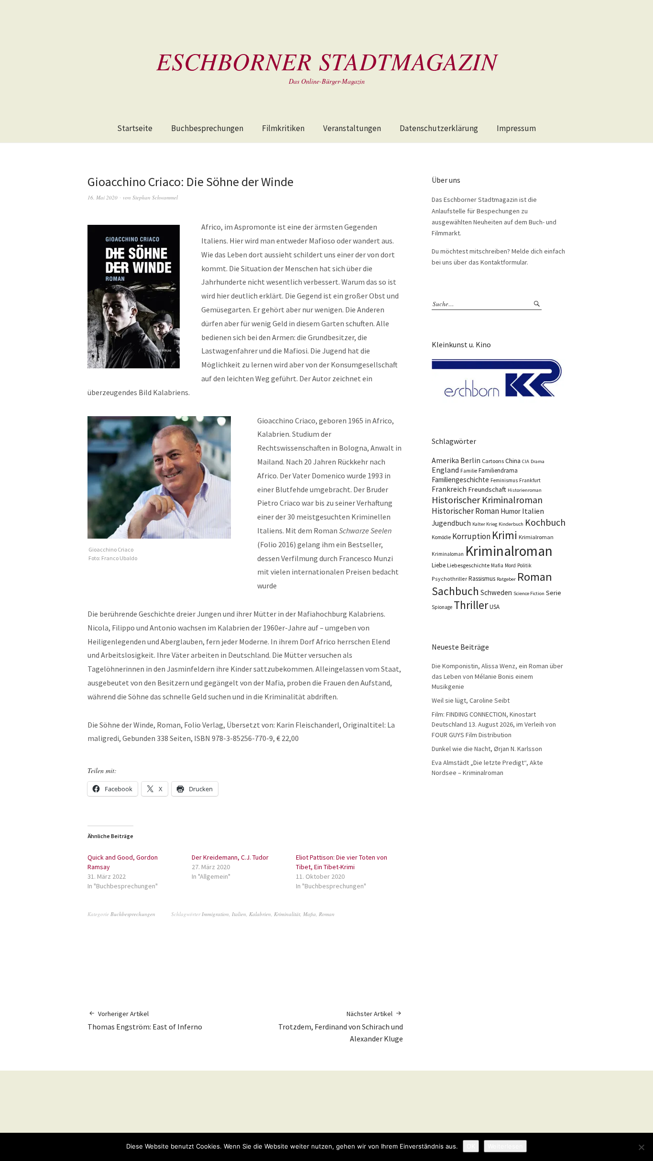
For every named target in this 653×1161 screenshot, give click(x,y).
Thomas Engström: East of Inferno (144, 1020)
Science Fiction (528, 593)
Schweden (496, 592)
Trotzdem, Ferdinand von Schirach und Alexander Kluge (340, 1026)
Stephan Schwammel (155, 197)
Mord (510, 565)
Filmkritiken (283, 128)
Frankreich (449, 489)
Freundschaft (487, 489)
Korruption (471, 536)
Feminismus (504, 480)
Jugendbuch (451, 523)
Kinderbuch (511, 524)
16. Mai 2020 (102, 197)
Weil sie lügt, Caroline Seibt (471, 700)
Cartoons (493, 460)
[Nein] (641, 1147)
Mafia (309, 914)
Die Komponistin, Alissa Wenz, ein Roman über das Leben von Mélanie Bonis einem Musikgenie (497, 676)
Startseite (134, 128)
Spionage (442, 607)
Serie (553, 592)
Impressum (516, 128)
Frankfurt (530, 480)
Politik (524, 565)
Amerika (445, 460)
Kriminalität (287, 914)
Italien (239, 914)
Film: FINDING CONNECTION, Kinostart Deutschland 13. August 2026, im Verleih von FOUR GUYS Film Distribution (494, 724)
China (513, 460)
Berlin (470, 460)
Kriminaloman (448, 554)
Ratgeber (506, 579)
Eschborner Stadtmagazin (326, 60)
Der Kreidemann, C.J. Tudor (230, 857)
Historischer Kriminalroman (487, 500)
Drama (537, 461)
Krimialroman (536, 537)
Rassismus (481, 579)
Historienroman (525, 490)
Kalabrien (260, 914)
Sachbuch (455, 591)
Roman (327, 914)
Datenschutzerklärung (439, 128)
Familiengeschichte (460, 479)
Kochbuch (545, 522)
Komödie (441, 537)
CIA (525, 461)
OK (471, 1146)
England (445, 470)
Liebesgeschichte (468, 565)
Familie (468, 470)
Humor (511, 511)
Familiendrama (498, 470)
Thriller (471, 605)
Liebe (439, 565)
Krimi (504, 535)
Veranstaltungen (352, 128)
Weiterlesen (505, 1146)
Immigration (215, 914)
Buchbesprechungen (207, 128)
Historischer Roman (465, 511)
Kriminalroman (509, 551)
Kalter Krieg (484, 524)
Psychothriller (449, 578)
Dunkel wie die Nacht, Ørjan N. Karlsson (487, 748)
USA (495, 607)
